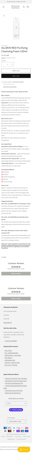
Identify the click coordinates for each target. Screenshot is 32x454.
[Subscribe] (25, 403)
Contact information (21, 439)
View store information (9, 86)
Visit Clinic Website (11, 341)
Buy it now (16, 76)
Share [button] (4, 257)
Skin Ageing (8, 358)
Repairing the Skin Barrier (13, 393)
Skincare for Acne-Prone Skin (14, 390)
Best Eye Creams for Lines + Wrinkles (16, 378)
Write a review (16, 273)
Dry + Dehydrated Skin (11, 353)
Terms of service (26, 436)
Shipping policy (11, 439)
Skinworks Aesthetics (15, 434)
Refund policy (10, 436)
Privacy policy (18, 436)
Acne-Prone (8, 350)
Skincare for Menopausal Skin (14, 383)
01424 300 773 (8, 322)
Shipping (3, 57)
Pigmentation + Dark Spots (13, 355)
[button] (4, 7)
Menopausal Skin (10, 360)
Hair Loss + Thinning (11, 365)
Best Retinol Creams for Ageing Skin (16, 381)
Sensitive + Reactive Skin (12, 362)
